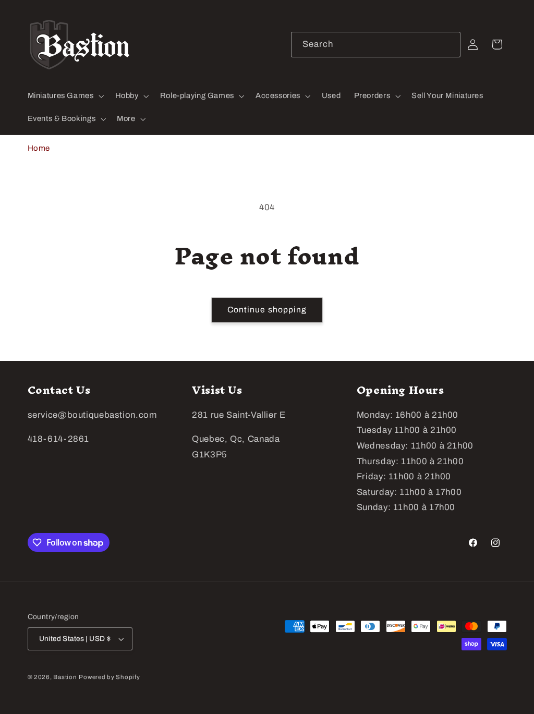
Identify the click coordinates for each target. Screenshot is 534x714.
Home (39, 148)
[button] (64, 95)
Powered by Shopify (109, 677)
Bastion (65, 677)
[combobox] (376, 44)
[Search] (448, 44)
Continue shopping (267, 309)
